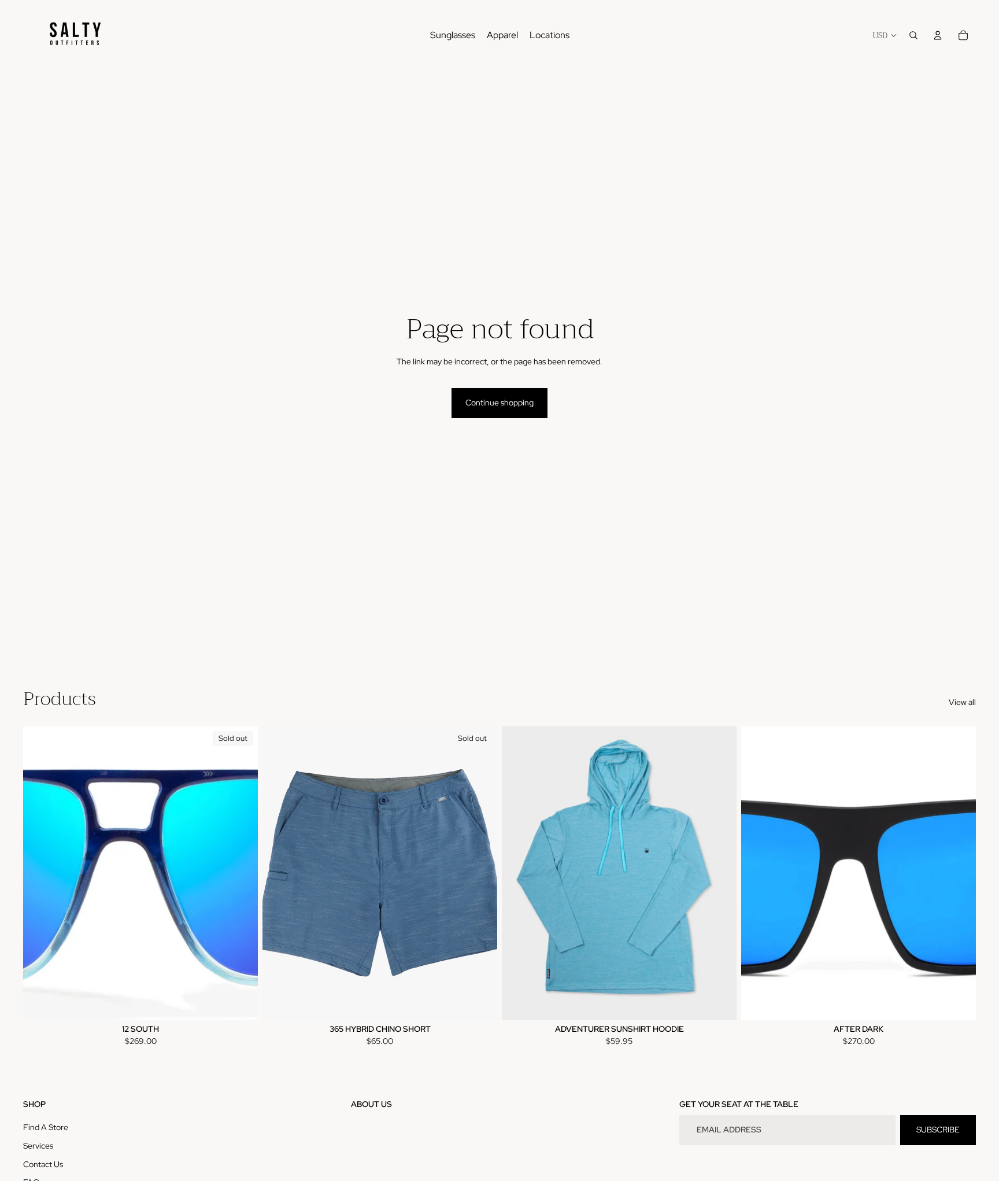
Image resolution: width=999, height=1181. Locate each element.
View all (962, 702)
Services (38, 1146)
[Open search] (913, 35)
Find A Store (45, 1127)
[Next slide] (240, 873)
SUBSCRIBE (938, 1129)
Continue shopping (499, 402)
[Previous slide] (40, 873)
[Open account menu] (937, 35)
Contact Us (43, 1164)
